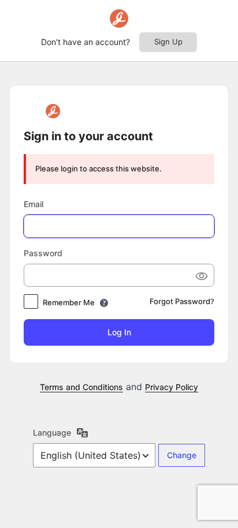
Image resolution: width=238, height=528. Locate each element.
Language (52, 432)
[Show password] (201, 275)
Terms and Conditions (81, 387)
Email (33, 204)
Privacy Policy (171, 387)
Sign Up (168, 41)
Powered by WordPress (52, 111)
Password (43, 253)
